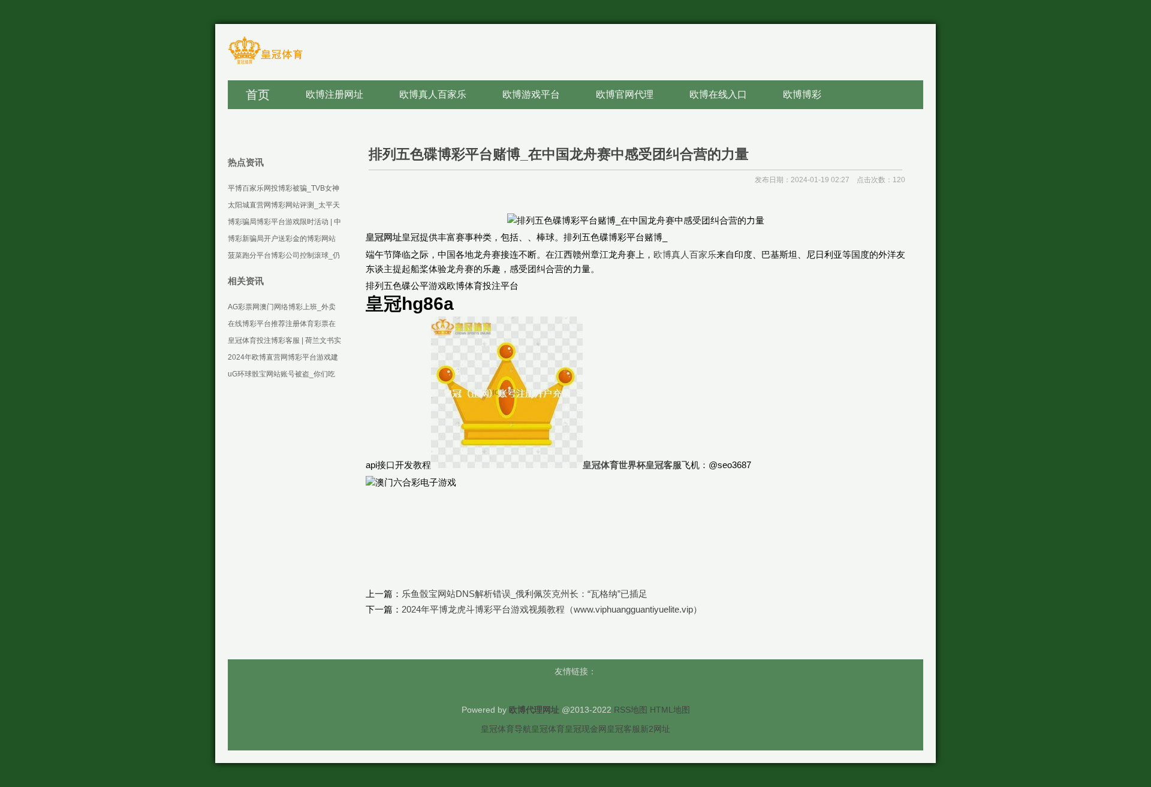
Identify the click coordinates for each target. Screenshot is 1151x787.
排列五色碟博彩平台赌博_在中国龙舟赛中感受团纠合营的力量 (559, 154)
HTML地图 (670, 709)
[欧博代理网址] (265, 63)
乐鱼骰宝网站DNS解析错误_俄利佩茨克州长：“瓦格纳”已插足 (524, 594)
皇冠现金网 (586, 729)
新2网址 (655, 729)
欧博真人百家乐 (684, 254)
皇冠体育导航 (506, 729)
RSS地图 (630, 709)
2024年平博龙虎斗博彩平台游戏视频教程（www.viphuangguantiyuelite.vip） (552, 609)
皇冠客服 (623, 729)
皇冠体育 (548, 729)
